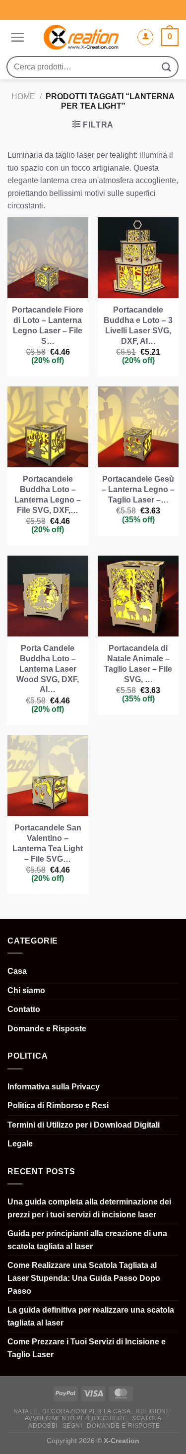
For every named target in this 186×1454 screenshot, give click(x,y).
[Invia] (167, 66)
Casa (17, 971)
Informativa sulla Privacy (53, 1086)
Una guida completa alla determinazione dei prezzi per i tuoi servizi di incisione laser (89, 1208)
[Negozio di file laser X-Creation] (80, 37)
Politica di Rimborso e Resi (58, 1105)
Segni (72, 1425)
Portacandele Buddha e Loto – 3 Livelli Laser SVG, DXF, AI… (138, 325)
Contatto (23, 1009)
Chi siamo (26, 990)
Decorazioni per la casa (86, 1411)
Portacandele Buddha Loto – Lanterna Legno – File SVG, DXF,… (47, 494)
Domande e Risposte (46, 1028)
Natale (25, 1411)
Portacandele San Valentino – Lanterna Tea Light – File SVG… (47, 843)
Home (23, 96)
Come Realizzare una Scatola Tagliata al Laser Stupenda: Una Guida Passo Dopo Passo (83, 1278)
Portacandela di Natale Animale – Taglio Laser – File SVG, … (138, 663)
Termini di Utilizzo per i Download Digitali (83, 1125)
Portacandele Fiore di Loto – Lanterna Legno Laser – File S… (47, 325)
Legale (20, 1143)
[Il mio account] (145, 37)
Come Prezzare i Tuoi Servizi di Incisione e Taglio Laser (86, 1348)
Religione (153, 1411)
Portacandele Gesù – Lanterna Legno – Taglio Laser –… (138, 489)
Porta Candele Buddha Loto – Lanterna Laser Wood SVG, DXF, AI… (47, 669)
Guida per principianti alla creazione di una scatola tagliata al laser (87, 1240)
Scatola (146, 1418)
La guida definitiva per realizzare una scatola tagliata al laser (90, 1316)
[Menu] (16, 37)
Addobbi (42, 1425)
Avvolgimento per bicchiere (76, 1418)
